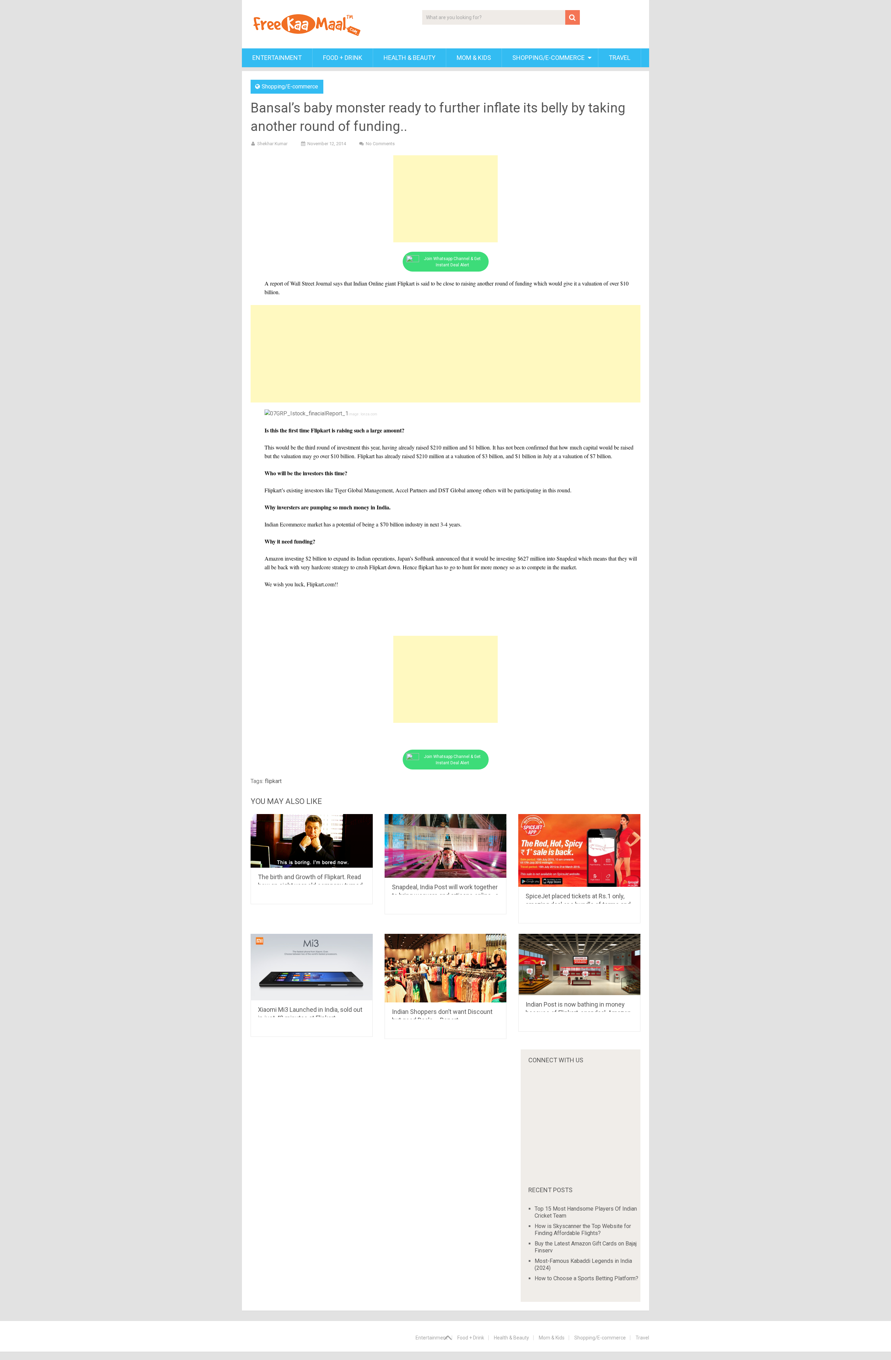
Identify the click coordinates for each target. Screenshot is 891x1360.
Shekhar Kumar (272, 143)
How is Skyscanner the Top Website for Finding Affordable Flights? (583, 1229)
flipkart (273, 781)
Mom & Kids (474, 57)
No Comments (380, 143)
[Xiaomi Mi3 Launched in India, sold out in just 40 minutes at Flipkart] (312, 967)
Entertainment (277, 57)
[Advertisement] (445, 198)
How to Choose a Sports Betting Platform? (586, 1278)
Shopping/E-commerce (548, 57)
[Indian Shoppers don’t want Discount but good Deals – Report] (446, 968)
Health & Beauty (409, 57)
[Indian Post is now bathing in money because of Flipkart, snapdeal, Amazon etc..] (579, 964)
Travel (619, 57)
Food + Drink (342, 57)
